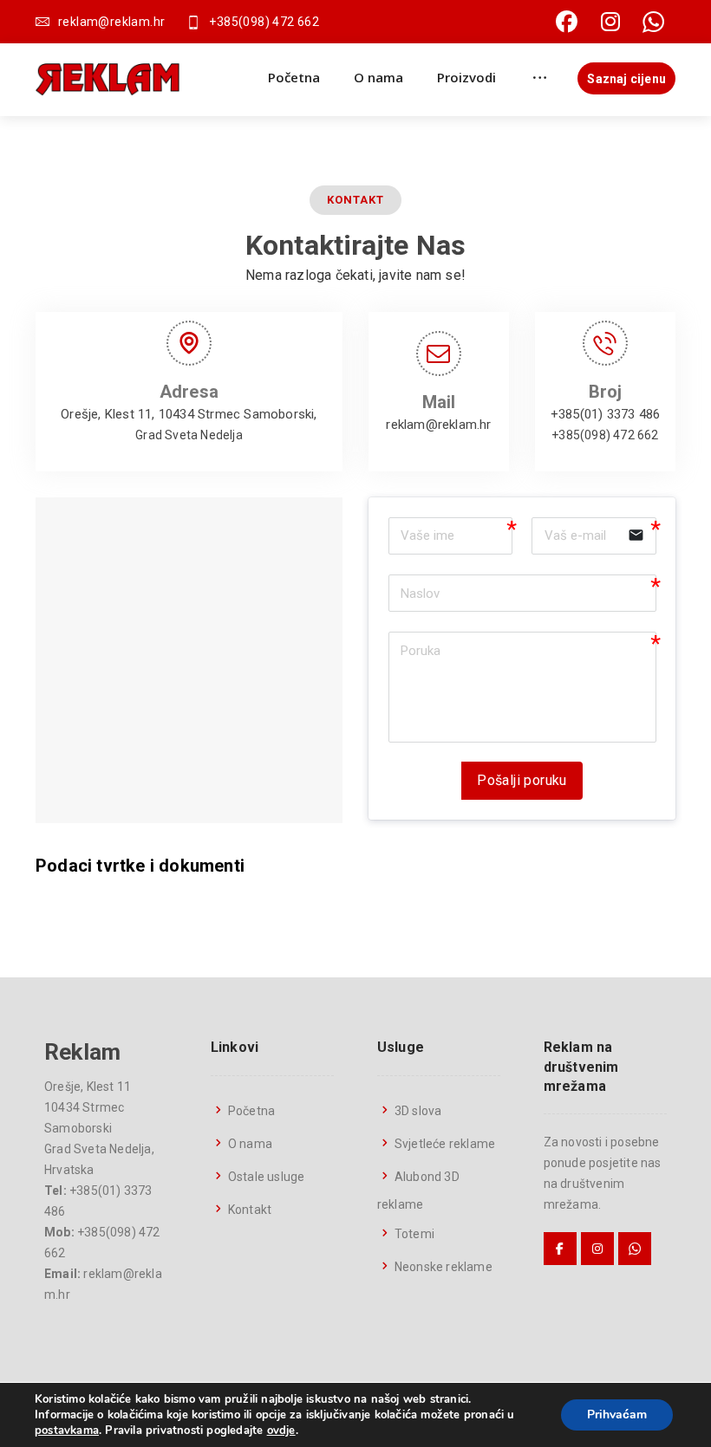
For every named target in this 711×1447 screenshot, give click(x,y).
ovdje (281, 1430)
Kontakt (249, 1210)
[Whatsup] (653, 21)
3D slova (418, 1111)
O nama (250, 1144)
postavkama (67, 1430)
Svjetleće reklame (445, 1144)
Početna (251, 1111)
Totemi (414, 1234)
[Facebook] (567, 21)
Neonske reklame (443, 1267)
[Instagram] (610, 21)
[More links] (540, 77)
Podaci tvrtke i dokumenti (140, 865)
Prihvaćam (617, 1414)
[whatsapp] (634, 1248)
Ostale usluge (266, 1177)
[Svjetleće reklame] (107, 79)
